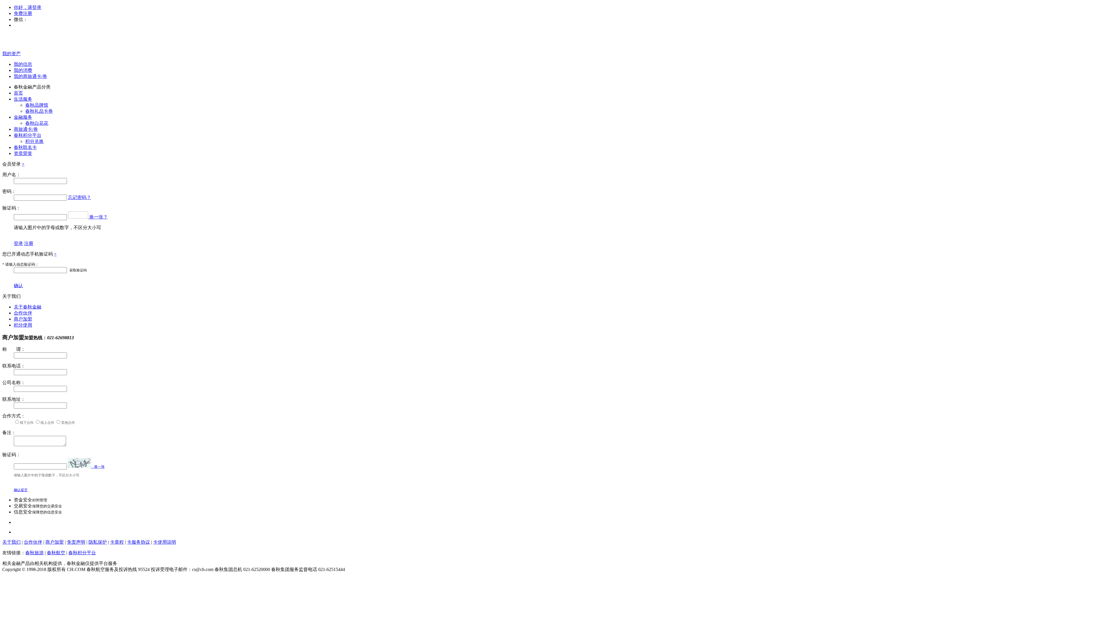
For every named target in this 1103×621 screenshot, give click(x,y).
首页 (18, 93)
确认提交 (21, 490)
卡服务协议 (138, 542)
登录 (18, 243)
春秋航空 (56, 552)
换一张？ (98, 216)
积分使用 (23, 325)
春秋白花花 (36, 123)
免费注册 (23, 13)
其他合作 (68, 423)
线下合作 (27, 423)
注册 (28, 243)
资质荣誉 (23, 153)
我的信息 (23, 64)
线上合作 (47, 423)
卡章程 (117, 542)
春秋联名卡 (25, 147)
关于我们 (11, 542)
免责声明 (76, 542)
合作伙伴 (23, 312)
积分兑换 (34, 141)
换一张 (98, 467)
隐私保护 (97, 542)
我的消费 (23, 70)
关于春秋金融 (27, 306)
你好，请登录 (27, 7)
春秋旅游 (34, 552)
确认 (18, 285)
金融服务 (23, 117)
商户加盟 (23, 319)
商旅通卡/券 (26, 129)
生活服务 (23, 99)
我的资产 (11, 53)
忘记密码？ (79, 197)
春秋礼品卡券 (39, 111)
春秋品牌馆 (36, 105)
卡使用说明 (164, 542)
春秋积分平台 (27, 135)
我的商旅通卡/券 (30, 76)
